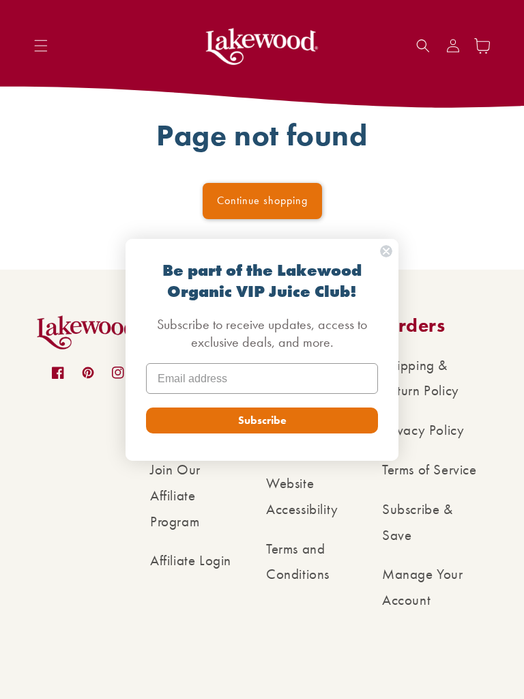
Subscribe (262, 420)
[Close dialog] (386, 251)
